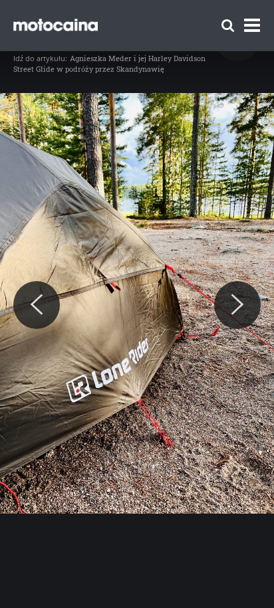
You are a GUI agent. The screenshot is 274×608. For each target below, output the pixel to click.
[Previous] (36, 305)
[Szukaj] (227, 25)
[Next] (237, 305)
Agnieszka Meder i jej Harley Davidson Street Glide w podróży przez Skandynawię (109, 63)
